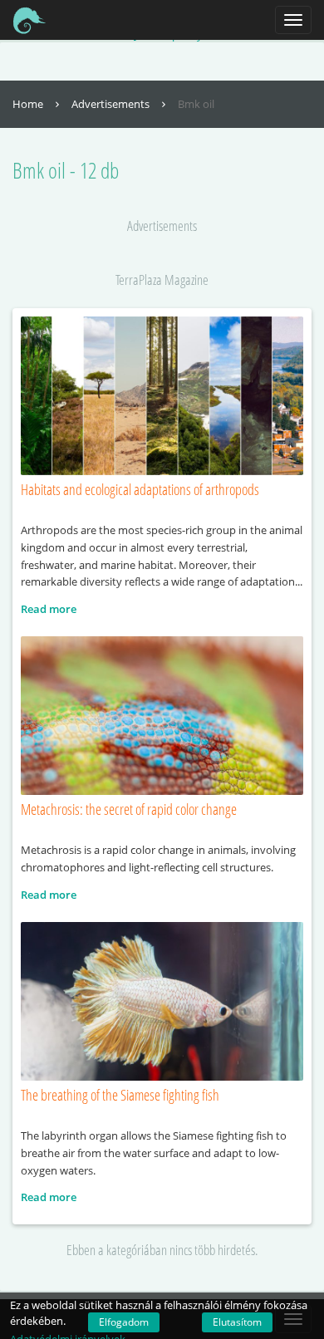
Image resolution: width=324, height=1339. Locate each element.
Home (29, 103)
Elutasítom (237, 1322)
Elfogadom (124, 1322)
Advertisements (111, 103)
